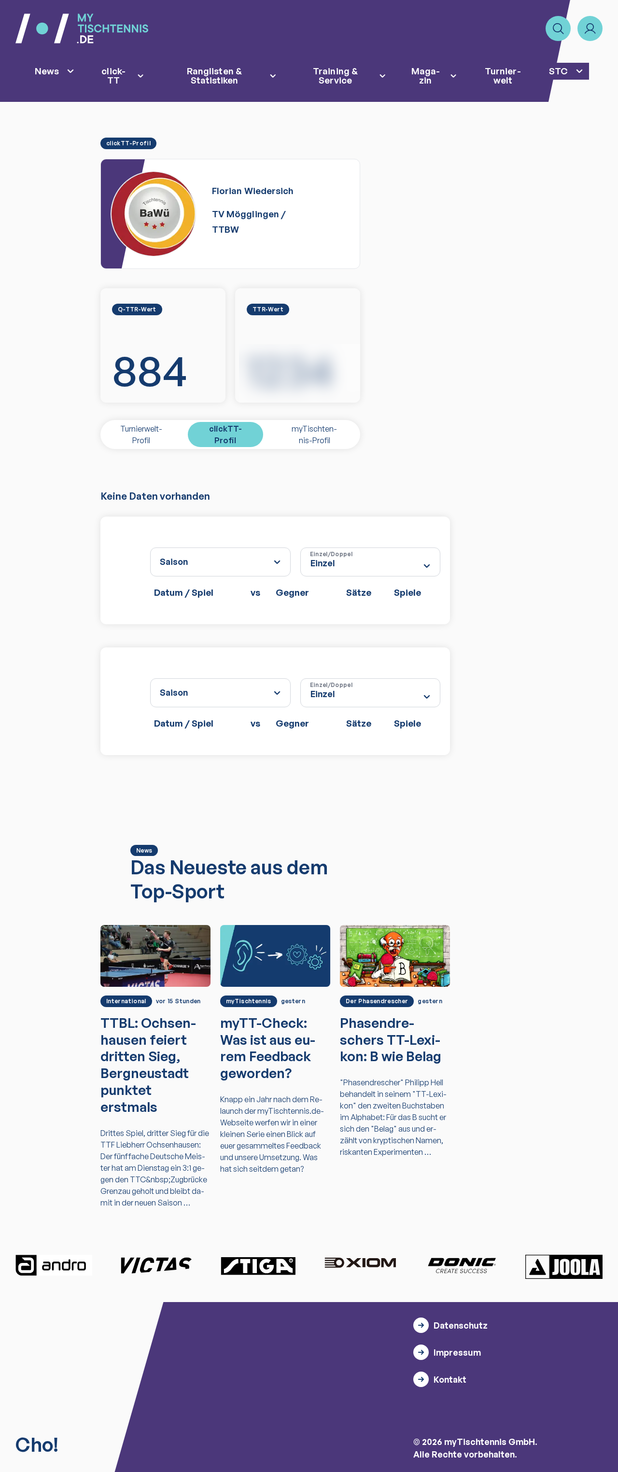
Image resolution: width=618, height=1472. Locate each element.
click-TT (113, 75)
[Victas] (156, 1265)
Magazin (425, 75)
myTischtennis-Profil (314, 434)
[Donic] (462, 1265)
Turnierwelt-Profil (141, 434)
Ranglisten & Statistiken (214, 75)
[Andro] (54, 1265)
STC (558, 70)
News (47, 70)
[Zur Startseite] (81, 28)
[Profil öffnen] (590, 28)
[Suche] (558, 28)
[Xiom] (360, 1264)
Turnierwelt (502, 75)
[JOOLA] (564, 1267)
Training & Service (335, 75)
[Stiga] (257, 1265)
